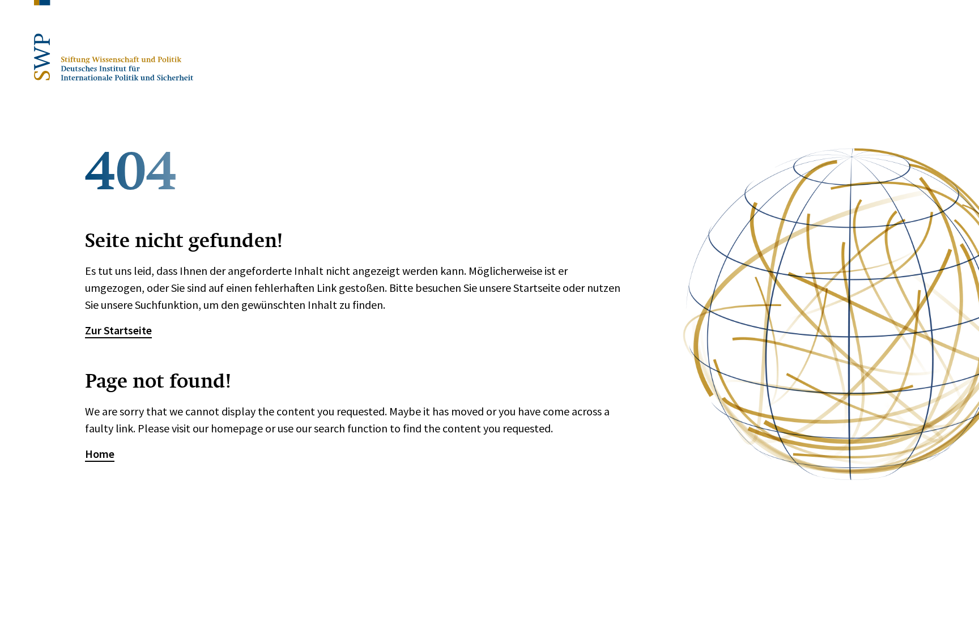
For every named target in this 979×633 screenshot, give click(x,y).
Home (99, 454)
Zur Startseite (118, 330)
